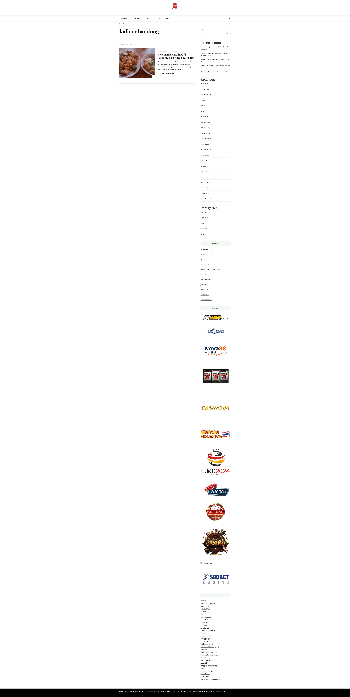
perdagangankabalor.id (209, 652)
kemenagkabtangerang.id (210, 655)
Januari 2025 (205, 127)
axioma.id (204, 658)
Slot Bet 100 (205, 265)
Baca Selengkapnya (166, 74)
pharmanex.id (205, 677)
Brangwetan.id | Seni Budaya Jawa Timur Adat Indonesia (175, 11)
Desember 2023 (206, 193)
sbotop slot (204, 290)
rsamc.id (204, 663)
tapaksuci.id (205, 633)
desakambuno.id (207, 668)
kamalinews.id (206, 636)
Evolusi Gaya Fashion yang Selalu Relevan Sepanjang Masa (214, 54)
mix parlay (204, 275)
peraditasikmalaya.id (208, 603)
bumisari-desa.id (207, 671)
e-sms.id (204, 612)
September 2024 (206, 149)
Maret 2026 (204, 84)
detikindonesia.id (207, 644)
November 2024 (206, 138)
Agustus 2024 (205, 155)
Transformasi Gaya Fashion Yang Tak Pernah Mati (215, 60)
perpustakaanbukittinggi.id (210, 679)
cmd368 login (205, 254)
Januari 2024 (205, 188)
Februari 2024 (205, 182)
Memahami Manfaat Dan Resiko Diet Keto (214, 72)
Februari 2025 (205, 122)
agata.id (203, 614)
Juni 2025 (204, 106)
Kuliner (157, 18)
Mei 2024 (204, 166)
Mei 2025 (204, 111)
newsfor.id (204, 625)
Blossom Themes (209, 691)
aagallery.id (205, 628)
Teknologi (137, 18)
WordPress (123, 694)
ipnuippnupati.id (207, 639)
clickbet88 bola (206, 280)
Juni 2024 (204, 160)
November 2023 (206, 199)
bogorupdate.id (206, 650)
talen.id (203, 601)
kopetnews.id (205, 606)
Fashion (147, 18)
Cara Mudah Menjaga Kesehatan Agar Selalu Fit (215, 67)
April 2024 (204, 171)
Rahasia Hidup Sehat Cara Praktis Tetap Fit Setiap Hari (215, 48)
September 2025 (206, 95)
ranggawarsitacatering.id (209, 666)
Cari (202, 29)
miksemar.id (205, 641)
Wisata (166, 18)
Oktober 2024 (205, 144)
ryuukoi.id (204, 620)
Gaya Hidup (125, 18)
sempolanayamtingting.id (210, 647)
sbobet (203, 259)
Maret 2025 (204, 116)
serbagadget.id (206, 617)
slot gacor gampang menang (211, 270)
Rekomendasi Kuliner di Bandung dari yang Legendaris (176, 56)
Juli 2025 (203, 100)
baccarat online (206, 300)
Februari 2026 (205, 89)
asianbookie (205, 295)
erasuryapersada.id (207, 660)
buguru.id (204, 622)
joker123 (204, 285)
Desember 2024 (206, 133)
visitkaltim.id (205, 674)
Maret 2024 (204, 177)
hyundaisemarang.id (208, 630)
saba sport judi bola (207, 249)
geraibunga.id (205, 609)
